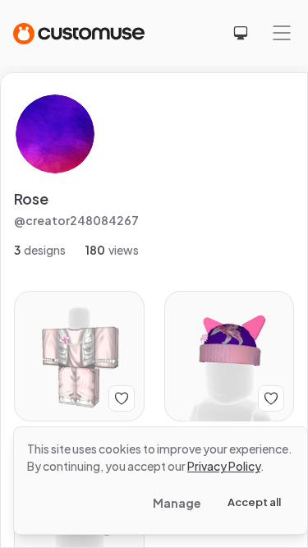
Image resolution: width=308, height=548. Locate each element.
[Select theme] (240, 33)
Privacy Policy (223, 465)
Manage (177, 502)
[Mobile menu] (281, 33)
